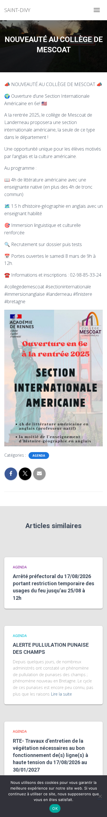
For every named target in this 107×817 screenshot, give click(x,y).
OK (55, 808)
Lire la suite (61, 694)
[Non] (100, 796)
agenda (39, 456)
